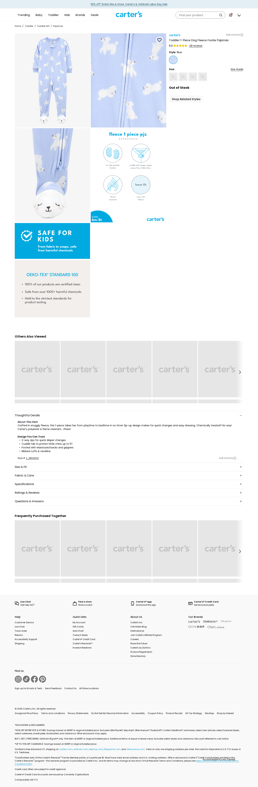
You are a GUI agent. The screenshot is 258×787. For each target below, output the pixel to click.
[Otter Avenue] (216, 627)
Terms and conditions (53, 713)
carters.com (65, 749)
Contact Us (70, 688)
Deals (94, 15)
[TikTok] (26, 679)
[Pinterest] (42, 679)
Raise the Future (138, 643)
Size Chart (78, 630)
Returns (19, 635)
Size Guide (237, 69)
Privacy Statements (78, 713)
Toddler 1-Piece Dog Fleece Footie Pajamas (199, 40)
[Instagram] (18, 679)
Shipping (19, 643)
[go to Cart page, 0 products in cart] (239, 15)
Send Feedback (53, 688)
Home (18, 26)
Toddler (53, 15)
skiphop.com (96, 749)
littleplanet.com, (112, 749)
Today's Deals (80, 635)
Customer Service (24, 622)
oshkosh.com (80, 749)
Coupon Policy (155, 713)
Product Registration (141, 651)
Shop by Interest (225, 713)
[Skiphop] (196, 627)
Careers (134, 639)
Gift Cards (78, 626)
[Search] (221, 15)
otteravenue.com (135, 749)
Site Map (209, 713)
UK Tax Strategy (193, 713)
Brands (80, 15)
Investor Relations (82, 647)
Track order (21, 630)
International (137, 630)
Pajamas (58, 26)
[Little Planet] (226, 621)
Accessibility (138, 713)
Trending (24, 15)
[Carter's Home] (129, 14)
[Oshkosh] (210, 621)
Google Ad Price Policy (26, 713)
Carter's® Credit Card (84, 639)
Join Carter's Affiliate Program (146, 635)
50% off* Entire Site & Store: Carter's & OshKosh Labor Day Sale (129, 4)
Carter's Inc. (136, 622)
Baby (38, 15)
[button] (239, 372)
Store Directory (138, 656)
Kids (67, 15)
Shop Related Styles (186, 99)
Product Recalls (174, 713)
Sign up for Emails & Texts (28, 688)
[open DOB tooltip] (241, 34)
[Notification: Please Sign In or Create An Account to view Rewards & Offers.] (230, 15)
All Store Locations (89, 688)
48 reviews (195, 46)
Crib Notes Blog (138, 626)
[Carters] (194, 621)
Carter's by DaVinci (140, 647)
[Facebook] (34, 679)
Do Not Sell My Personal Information (110, 713)
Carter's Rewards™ (82, 643)
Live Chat (20, 626)
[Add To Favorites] (159, 40)
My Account (79, 622)
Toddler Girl (43, 26)
